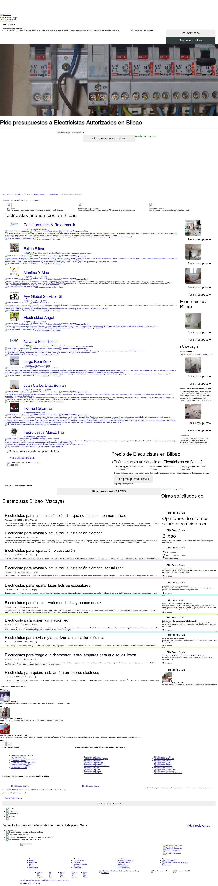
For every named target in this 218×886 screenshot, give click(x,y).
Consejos (77, 866)
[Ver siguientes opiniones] (9, 744)
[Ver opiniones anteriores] (3, 744)
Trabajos (77, 862)
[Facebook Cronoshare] (172, 848)
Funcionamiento (124, 862)
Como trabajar (79, 860)
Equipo (31, 860)
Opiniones (121, 864)
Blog (31, 864)
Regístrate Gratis (13, 798)
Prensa (31, 866)
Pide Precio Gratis (176, 512)
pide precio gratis (11, 17)
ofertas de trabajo (6, 21)
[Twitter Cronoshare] (171, 851)
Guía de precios (124, 867)
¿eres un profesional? (8, 19)
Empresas (77, 867)
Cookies (65, 880)
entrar (2, 17)
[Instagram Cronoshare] (172, 845)
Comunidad (33, 867)
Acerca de (33, 862)
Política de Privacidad (53, 880)
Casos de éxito (123, 866)
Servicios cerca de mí (125, 860)
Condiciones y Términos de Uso (32, 880)
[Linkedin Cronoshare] (172, 853)
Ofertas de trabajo (80, 864)
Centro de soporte (169, 860)
